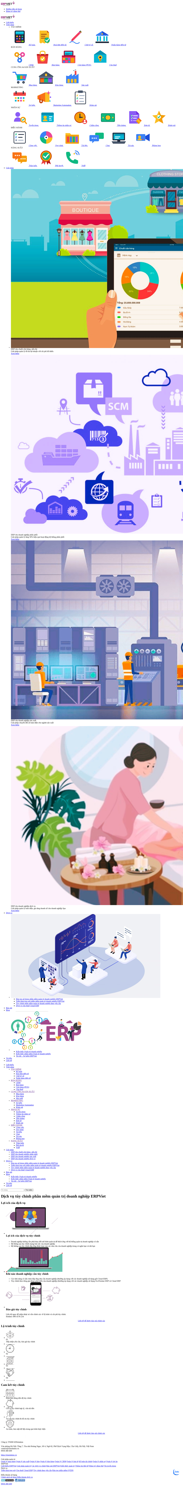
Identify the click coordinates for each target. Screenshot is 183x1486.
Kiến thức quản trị (67, 1466)
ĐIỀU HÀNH (16, 1125)
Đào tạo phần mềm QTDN (62, 1470)
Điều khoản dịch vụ (25, 1477)
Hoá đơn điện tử (22, 1074)
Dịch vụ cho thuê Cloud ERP (27, 1006)
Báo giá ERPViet (53, 1466)
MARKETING (17, 1100)
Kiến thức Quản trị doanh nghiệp (29, 1051)
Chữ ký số (20, 1076)
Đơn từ (19, 1121)
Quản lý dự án (112, 1461)
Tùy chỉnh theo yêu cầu (42, 1470)
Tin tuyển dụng (110, 1466)
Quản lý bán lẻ (72, 1461)
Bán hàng (20, 1085)
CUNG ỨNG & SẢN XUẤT (23, 1092)
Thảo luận (20, 1143)
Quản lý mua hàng (8, 1461)
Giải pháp (10, 168)
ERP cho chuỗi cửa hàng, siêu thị (24, 1152)
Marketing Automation (25, 1105)
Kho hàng (20, 1096)
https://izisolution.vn (9, 1455)
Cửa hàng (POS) (22, 1087)
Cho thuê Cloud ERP (24, 1470)
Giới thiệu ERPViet (8, 1466)
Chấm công (20, 1116)
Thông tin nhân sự (23, 1114)
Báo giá (9, 1008)
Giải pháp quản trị (24, 1466)
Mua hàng (20, 1094)
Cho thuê (19, 1089)
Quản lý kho (35, 1461)
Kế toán (19, 1071)
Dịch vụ (9, 913)
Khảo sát (19, 1107)
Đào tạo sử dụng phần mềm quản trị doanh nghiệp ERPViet (39, 999)
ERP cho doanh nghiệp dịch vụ (23, 1159)
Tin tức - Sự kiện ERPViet (26, 1056)
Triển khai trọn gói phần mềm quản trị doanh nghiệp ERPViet (40, 1001)
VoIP (18, 1147)
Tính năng (10, 25)
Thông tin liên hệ (82, 1466)
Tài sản (19, 1136)
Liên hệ (9, 1060)
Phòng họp (20, 1138)
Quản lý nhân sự (99, 1461)
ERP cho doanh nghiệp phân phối (24, 1154)
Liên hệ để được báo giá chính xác (91, 1321)
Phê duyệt (20, 1145)
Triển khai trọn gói (8, 1470)
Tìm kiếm (29, 1190)
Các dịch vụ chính (38, 1466)
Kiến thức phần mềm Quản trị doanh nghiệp (33, 1054)
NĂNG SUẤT (17, 1141)
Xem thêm (15, 353)
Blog (8, 1010)
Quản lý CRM (60, 1461)
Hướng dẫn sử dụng (14, 9)
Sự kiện (19, 1103)
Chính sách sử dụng (9, 1477)
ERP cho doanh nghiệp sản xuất (23, 1156)
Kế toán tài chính (85, 1461)
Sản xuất (19, 1098)
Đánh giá (19, 1123)
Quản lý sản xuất (22, 1461)
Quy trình (20, 1130)
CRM (18, 1083)
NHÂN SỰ (15, 1109)
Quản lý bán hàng (47, 1461)
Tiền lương (20, 1118)
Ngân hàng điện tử (23, 1078)
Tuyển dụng (20, 1112)
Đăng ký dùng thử (13, 11)
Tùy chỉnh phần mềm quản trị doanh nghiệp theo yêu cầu (38, 1003)
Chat (18, 1134)
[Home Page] (8, 5)
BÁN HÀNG (16, 1080)
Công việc (20, 1127)
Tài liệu (9, 1058)
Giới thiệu (10, 22)
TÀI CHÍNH (16, 1069)
